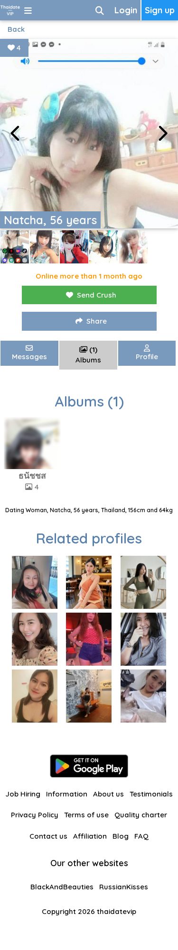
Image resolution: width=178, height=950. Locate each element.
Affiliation (90, 836)
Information (66, 793)
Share (96, 321)
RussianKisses (123, 886)
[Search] (99, 10)
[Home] (10, 10)
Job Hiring (22, 793)
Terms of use (86, 814)
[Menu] (28, 10)
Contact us (48, 836)
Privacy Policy (34, 814)
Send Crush (96, 294)
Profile (147, 356)
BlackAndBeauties (62, 886)
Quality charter (140, 814)
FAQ (141, 836)
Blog (120, 836)
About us (108, 793)
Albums (88, 355)
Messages (29, 356)
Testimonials (151, 793)
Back (16, 29)
